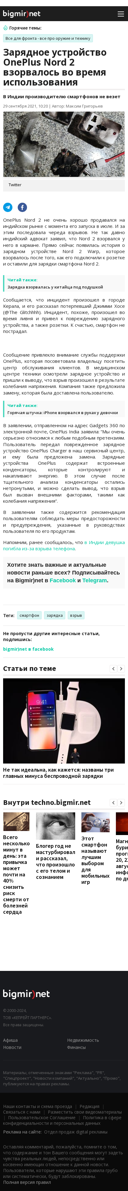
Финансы (76, 1047)
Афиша (10, 1040)
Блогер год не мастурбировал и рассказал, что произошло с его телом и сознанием (55, 861)
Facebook (63, 580)
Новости (12, 1047)
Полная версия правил (27, 1182)
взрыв (76, 615)
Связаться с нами (21, 1112)
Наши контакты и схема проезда (37, 1106)
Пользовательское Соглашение (41, 1117)
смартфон (29, 615)
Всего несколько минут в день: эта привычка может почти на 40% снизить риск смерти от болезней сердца (16, 874)
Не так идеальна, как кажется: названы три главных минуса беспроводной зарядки (58, 772)
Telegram (94, 580)
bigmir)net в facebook (28, 649)
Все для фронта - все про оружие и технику (48, 38)
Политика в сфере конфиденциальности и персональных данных (62, 1120)
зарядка (55, 615)
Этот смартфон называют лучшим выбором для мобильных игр (95, 860)
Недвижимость (83, 1040)
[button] (113, 668)
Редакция (89, 1106)
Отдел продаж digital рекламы (75, 1132)
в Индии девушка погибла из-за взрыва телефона (64, 545)
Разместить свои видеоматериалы (85, 1112)
